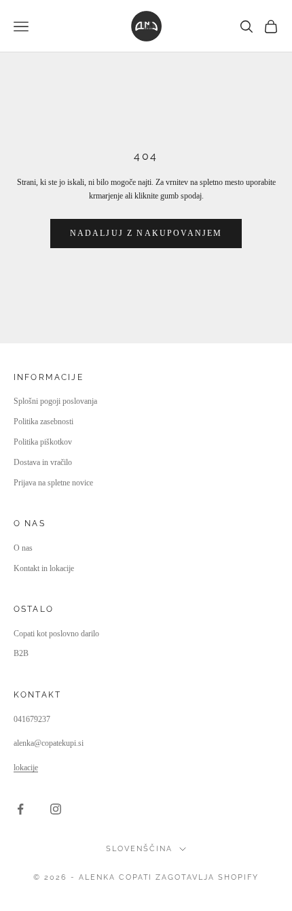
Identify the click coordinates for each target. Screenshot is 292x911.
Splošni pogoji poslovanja (55, 401)
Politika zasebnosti (43, 421)
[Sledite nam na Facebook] (20, 809)
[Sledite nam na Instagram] (55, 809)
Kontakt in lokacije (44, 568)
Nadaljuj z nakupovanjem (146, 233)
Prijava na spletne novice (53, 482)
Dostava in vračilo (43, 462)
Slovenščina (139, 848)
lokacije (26, 767)
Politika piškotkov (43, 442)
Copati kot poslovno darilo (56, 633)
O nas (23, 548)
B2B (21, 653)
